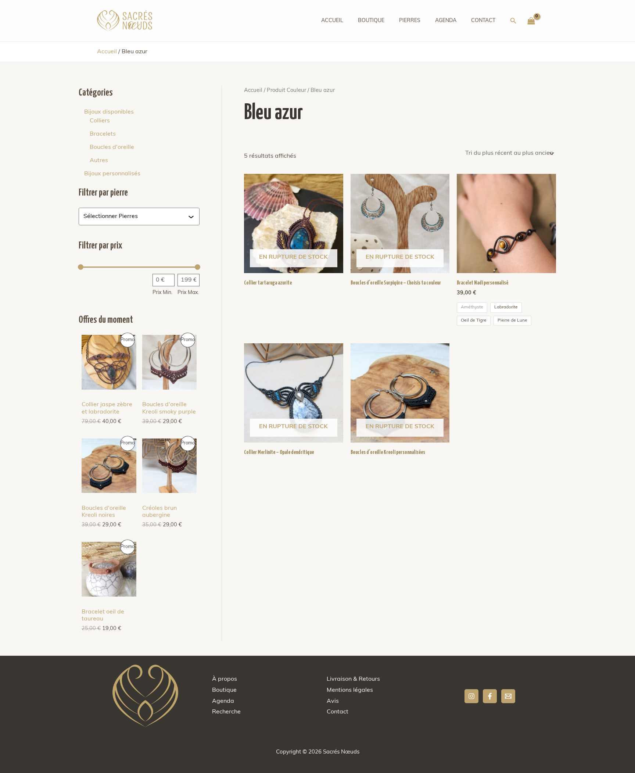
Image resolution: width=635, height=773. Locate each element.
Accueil (332, 21)
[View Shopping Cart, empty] (531, 21)
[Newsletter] (508, 696)
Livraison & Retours (353, 679)
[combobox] (135, 216)
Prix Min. (162, 293)
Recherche (226, 712)
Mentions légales (350, 690)
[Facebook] (490, 696)
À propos (224, 679)
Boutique (371, 21)
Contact (483, 21)
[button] (513, 21)
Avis (333, 701)
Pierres (409, 21)
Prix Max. (188, 293)
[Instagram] (471, 696)
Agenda (445, 21)
